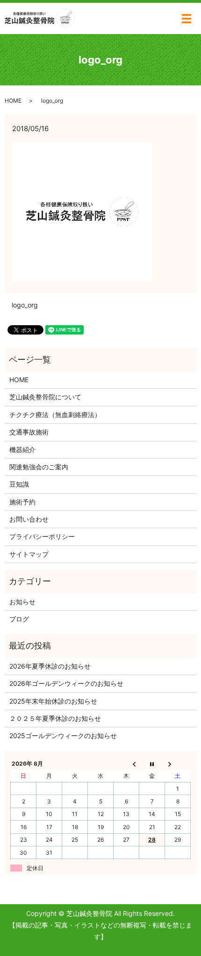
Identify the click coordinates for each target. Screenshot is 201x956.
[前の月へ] (126, 763)
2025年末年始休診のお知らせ (53, 701)
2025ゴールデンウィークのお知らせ (63, 736)
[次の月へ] (178, 763)
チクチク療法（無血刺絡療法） (55, 415)
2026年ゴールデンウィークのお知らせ (66, 683)
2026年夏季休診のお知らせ (50, 666)
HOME (13, 100)
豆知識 (19, 484)
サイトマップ (29, 554)
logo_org (25, 305)
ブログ (19, 619)
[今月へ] (152, 763)
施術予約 (22, 502)
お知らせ (22, 602)
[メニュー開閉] (186, 18)
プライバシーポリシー (42, 536)
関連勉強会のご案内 (38, 467)
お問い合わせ (29, 519)
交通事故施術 (29, 432)
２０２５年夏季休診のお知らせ (55, 718)
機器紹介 (22, 450)
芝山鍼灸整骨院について (45, 397)
